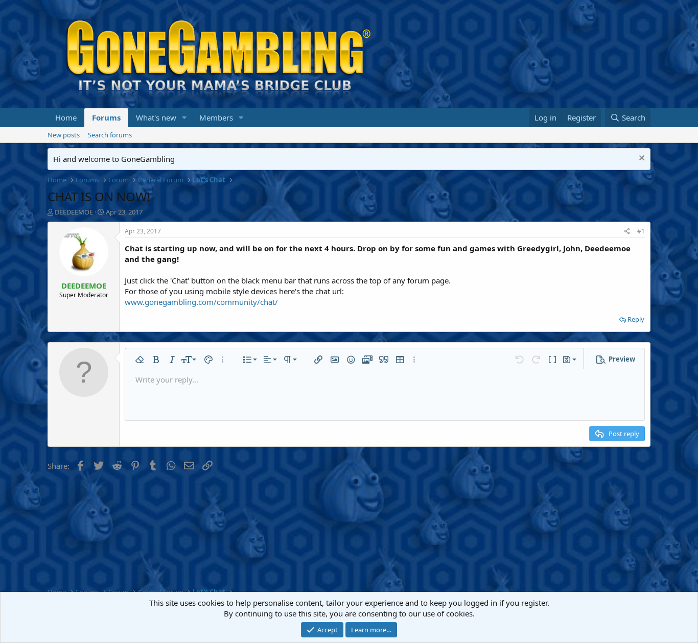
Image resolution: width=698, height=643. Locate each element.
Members (216, 117)
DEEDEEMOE (74, 212)
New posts (64, 134)
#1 (641, 231)
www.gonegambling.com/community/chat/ (201, 302)
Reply (635, 319)
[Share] (627, 231)
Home (66, 117)
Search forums (110, 134)
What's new (156, 117)
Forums (106, 117)
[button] (184, 117)
